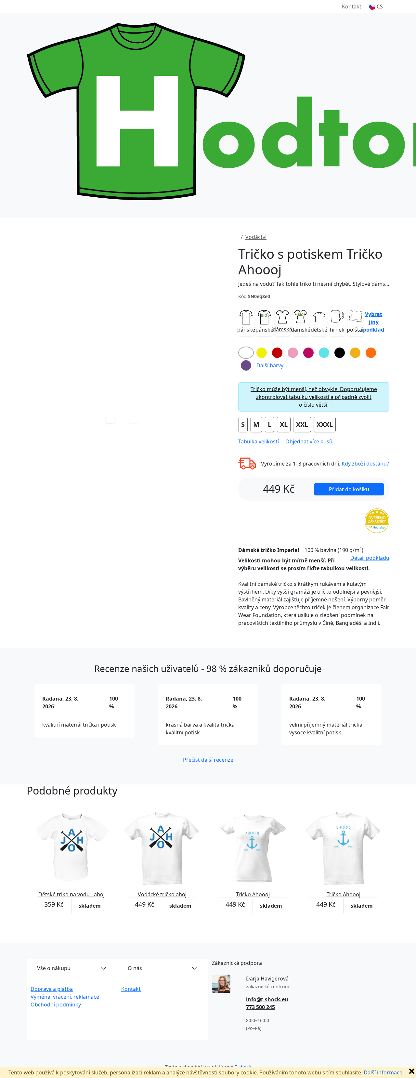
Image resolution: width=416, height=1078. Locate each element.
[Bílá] (246, 353)
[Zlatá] (355, 353)
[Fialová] (246, 365)
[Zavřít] (411, 1071)
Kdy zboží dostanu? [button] (365, 463)
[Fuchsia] (308, 353)
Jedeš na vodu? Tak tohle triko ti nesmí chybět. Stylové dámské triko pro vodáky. (313, 283)
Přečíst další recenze (208, 759)
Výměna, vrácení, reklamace (65, 996)
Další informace (383, 1072)
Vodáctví (255, 237)
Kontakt (351, 6)
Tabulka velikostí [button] (258, 441)
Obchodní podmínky (56, 1004)
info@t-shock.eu (267, 999)
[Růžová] (293, 353)
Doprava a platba (52, 989)
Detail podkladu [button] (369, 557)
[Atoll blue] (324, 353)
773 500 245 (260, 1007)
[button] (376, 6)
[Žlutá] (261, 353)
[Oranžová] (371, 353)
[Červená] (277, 353)
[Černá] (339, 353)
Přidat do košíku (349, 489)
